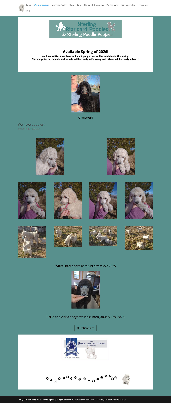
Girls (79, 5)
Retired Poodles (128, 5)
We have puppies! (41, 5)
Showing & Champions (94, 5)
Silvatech (23, 129)
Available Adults (59, 5)
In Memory (143, 5)
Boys (72, 5)
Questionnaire (85, 328)
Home (28, 5)
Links (28, 11)
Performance (112, 5)
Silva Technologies (45, 399)
